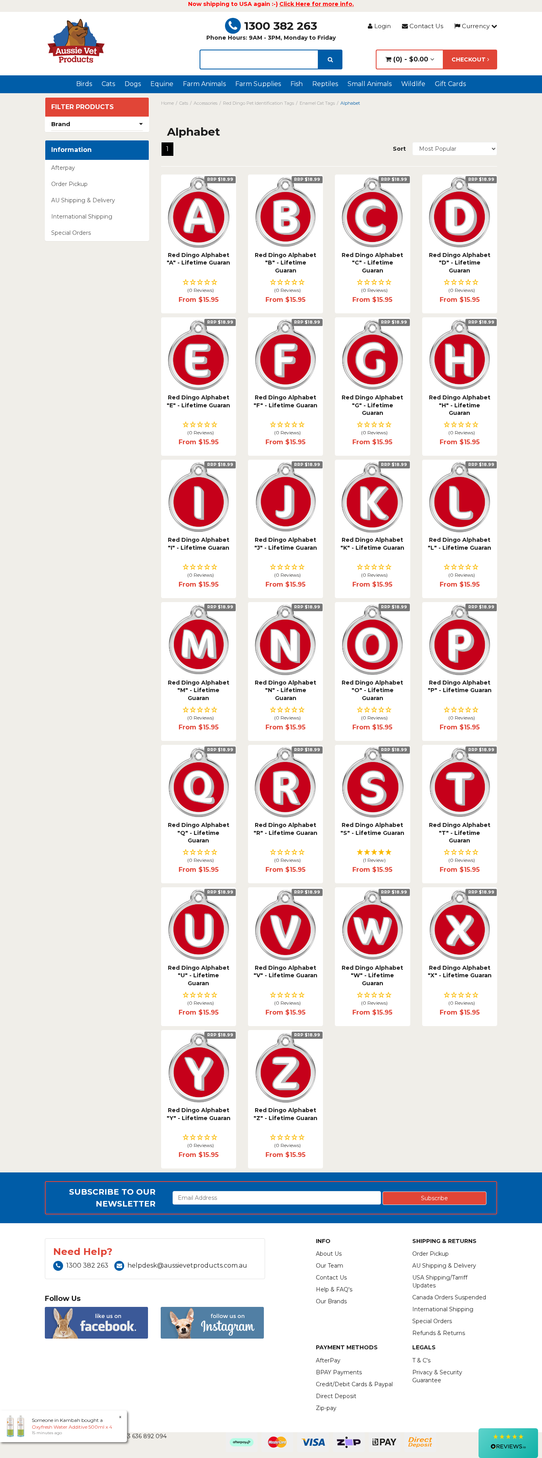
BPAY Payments (339, 1372)
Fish (296, 84)
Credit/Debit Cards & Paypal (354, 1384)
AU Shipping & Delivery (83, 200)
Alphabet (350, 103)
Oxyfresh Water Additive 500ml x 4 (72, 1427)
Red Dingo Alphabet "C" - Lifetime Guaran (372, 262)
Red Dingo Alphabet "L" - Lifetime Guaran (459, 543)
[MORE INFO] (198, 211)
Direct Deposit (336, 1396)
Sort (399, 148)
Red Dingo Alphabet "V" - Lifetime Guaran (285, 971)
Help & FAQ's (334, 1289)
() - (409, 59)
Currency (475, 26)
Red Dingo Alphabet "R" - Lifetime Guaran (285, 828)
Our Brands (331, 1301)
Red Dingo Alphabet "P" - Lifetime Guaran (460, 686)
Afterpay (63, 167)
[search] (330, 59)
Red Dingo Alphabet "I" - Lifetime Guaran (198, 543)
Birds (84, 84)
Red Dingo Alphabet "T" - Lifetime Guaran (459, 832)
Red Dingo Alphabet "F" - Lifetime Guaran (285, 401)
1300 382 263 (280, 26)
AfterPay (328, 1360)
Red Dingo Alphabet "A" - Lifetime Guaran (198, 259)
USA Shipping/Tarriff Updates (439, 1281)
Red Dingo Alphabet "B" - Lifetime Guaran (285, 262)
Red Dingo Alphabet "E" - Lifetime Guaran (198, 401)
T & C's (421, 1360)
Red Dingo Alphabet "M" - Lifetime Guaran (198, 690)
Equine (161, 84)
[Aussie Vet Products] (76, 40)
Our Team (329, 1265)
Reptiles (325, 84)
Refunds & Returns (438, 1333)
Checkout (469, 59)
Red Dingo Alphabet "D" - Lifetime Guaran (459, 262)
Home (167, 103)
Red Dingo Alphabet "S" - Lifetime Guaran (372, 828)
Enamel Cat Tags (317, 103)
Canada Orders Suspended (449, 1297)
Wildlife (413, 84)
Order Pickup (69, 184)
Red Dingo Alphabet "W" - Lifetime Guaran (372, 975)
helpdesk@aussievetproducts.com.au (187, 1265)
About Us (329, 1253)
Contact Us (425, 26)
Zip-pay (326, 1408)
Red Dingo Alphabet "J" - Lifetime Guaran (285, 543)
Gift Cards (450, 84)
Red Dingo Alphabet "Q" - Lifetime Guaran (198, 832)
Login (382, 26)
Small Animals (370, 84)
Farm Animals (204, 84)
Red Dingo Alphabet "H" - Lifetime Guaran (459, 405)
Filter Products (82, 107)
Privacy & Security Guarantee (437, 1376)
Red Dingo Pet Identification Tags (258, 103)
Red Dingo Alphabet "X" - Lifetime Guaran (460, 971)
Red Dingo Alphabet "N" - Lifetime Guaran (285, 690)
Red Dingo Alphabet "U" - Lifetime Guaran (198, 975)
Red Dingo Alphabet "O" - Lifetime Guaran (372, 690)
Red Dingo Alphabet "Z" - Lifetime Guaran (285, 1114)
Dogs (133, 84)
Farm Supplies (258, 84)
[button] (199, 286)
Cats (108, 84)
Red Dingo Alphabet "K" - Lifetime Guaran (372, 543)
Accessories (205, 103)
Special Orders (71, 232)
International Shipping (81, 216)
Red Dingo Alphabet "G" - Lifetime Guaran (372, 405)
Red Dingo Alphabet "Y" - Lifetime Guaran (199, 1114)
